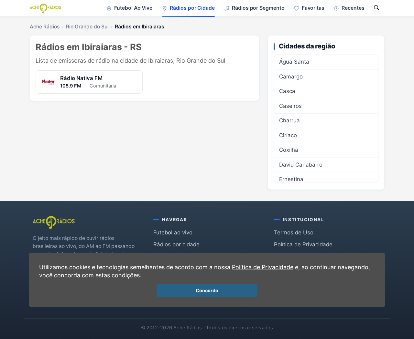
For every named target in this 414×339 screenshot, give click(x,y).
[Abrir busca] (376, 8)
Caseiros (290, 106)
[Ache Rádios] (45, 8)
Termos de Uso (293, 232)
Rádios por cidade (176, 244)
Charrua (289, 120)
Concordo (207, 290)
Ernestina (291, 179)
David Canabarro (300, 164)
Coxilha (288, 150)
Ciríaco (288, 135)
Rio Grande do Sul (87, 27)
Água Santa (294, 61)
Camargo (291, 76)
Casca (287, 91)
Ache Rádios (45, 27)
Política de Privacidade (303, 244)
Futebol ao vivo (172, 232)
